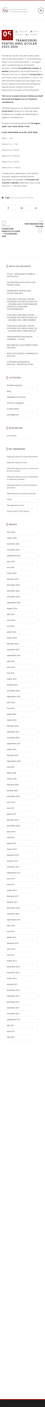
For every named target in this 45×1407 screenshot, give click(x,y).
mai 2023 (10, 673)
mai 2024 (10, 626)
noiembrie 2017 (13, 867)
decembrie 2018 (13, 826)
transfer (29, 197)
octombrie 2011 (13, 1013)
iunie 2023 (11, 667)
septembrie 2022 (13, 696)
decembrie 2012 (13, 990)
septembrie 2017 (13, 872)
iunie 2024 (11, 620)
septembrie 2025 (13, 555)
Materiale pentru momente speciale (21, 493)
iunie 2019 (11, 802)
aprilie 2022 (11, 714)
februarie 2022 (13, 726)
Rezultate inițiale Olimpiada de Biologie (22, 354)
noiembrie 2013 (13, 972)
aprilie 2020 (11, 773)
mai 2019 (10, 808)
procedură (21, 197)
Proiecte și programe (15, 403)
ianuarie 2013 (12, 984)
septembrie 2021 (13, 743)
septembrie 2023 (13, 655)
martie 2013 (12, 978)
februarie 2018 (13, 855)
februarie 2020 (13, 784)
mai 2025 (10, 567)
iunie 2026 (11, 532)
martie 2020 (12, 779)
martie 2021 (12, 749)
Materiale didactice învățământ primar (22, 456)
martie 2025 (12, 573)
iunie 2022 (11, 702)
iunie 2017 (11, 878)
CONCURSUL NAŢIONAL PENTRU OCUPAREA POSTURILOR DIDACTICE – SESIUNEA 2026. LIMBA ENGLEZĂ (22, 328)
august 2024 (12, 608)
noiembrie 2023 (13, 649)
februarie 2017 (13, 896)
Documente (11, 435)
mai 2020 (10, 767)
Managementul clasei (15, 505)
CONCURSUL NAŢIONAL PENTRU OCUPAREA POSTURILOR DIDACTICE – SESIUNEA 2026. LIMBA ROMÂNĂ (22, 317)
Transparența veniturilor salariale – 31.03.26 (19, 337)
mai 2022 (10, 708)
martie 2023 (12, 679)
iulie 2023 (10, 661)
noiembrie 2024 (13, 591)
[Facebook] (9, 208)
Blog (9, 391)
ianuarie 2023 (12, 685)
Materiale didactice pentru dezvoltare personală (22, 486)
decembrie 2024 (13, 585)
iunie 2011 (11, 1031)
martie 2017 (12, 890)
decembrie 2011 (13, 1002)
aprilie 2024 (11, 632)
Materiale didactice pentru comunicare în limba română (22, 469)
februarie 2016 (13, 943)
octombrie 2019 (13, 796)
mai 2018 (10, 837)
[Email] (36, 208)
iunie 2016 (11, 925)
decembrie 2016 (13, 908)
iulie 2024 (10, 614)
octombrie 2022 (13, 690)
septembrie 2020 (13, 761)
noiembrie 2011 (13, 1008)
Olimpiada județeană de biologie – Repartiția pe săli (20, 363)
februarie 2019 (13, 820)
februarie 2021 (13, 755)
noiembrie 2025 (13, 544)
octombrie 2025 (13, 550)
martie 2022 (12, 720)
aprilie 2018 (11, 843)
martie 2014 (12, 961)
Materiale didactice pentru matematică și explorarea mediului (22, 478)
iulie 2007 (10, 1037)
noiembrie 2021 (13, 732)
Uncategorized (13, 414)
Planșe (9, 499)
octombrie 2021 (13, 737)
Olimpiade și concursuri (16, 397)
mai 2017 (10, 884)
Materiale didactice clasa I (17, 462)
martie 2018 (12, 849)
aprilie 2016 (11, 937)
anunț (13, 197)
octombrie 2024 (13, 596)
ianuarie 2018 (12, 861)
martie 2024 (12, 638)
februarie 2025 (13, 579)
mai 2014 (10, 955)
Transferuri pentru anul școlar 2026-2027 (19, 291)
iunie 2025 (11, 561)
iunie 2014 (11, 949)
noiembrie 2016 (13, 914)
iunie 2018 (11, 831)
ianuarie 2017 (12, 902)
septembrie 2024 (13, 602)
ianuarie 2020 (12, 790)
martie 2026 (12, 538)
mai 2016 (10, 931)
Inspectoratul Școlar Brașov (18, 511)
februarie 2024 (13, 643)
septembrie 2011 (13, 1019)
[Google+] (22, 208)
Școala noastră (13, 409)
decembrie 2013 (13, 966)
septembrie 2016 (13, 919)
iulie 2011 (10, 1025)
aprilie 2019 (11, 814)
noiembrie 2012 (13, 996)
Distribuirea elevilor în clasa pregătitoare (21, 283)
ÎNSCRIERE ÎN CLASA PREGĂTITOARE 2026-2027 (22, 346)
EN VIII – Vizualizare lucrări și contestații (21, 275)
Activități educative (14, 385)
